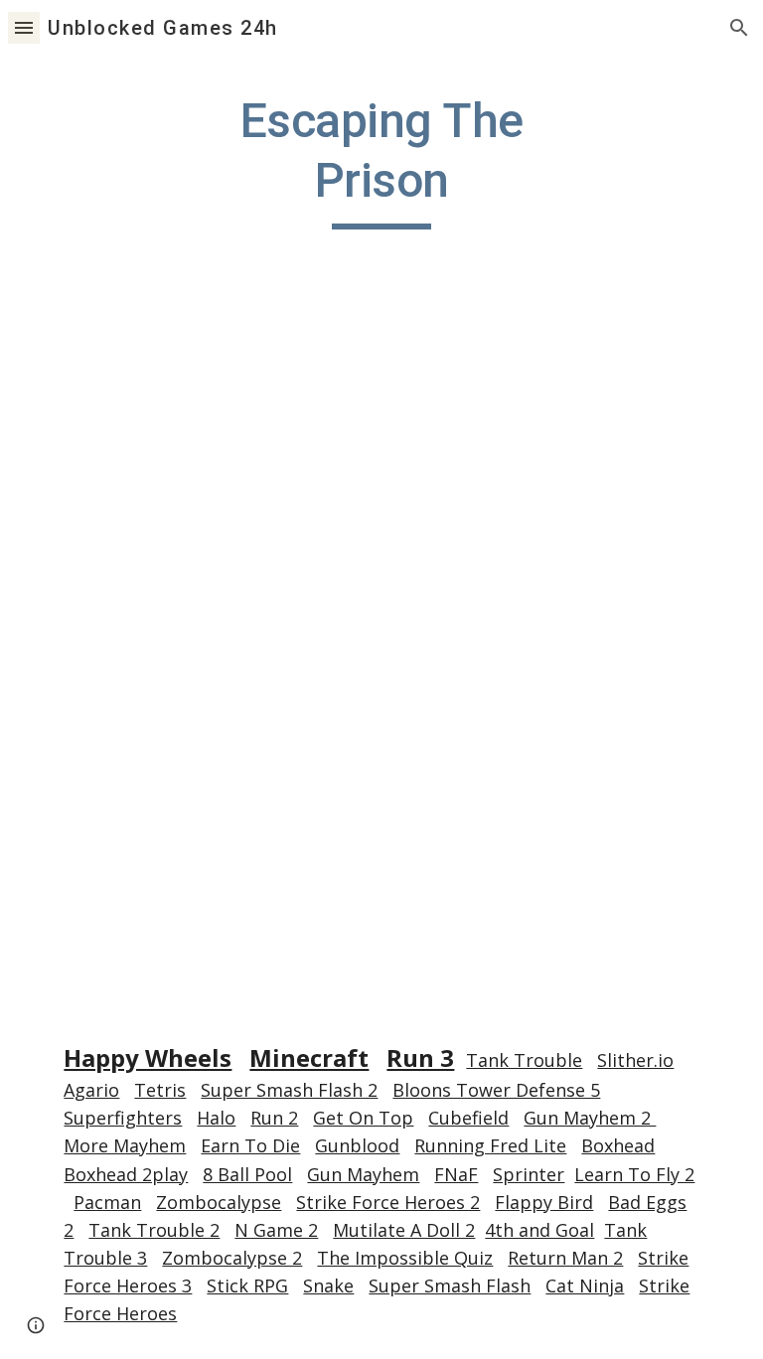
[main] (381, 160)
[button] (24, 27)
